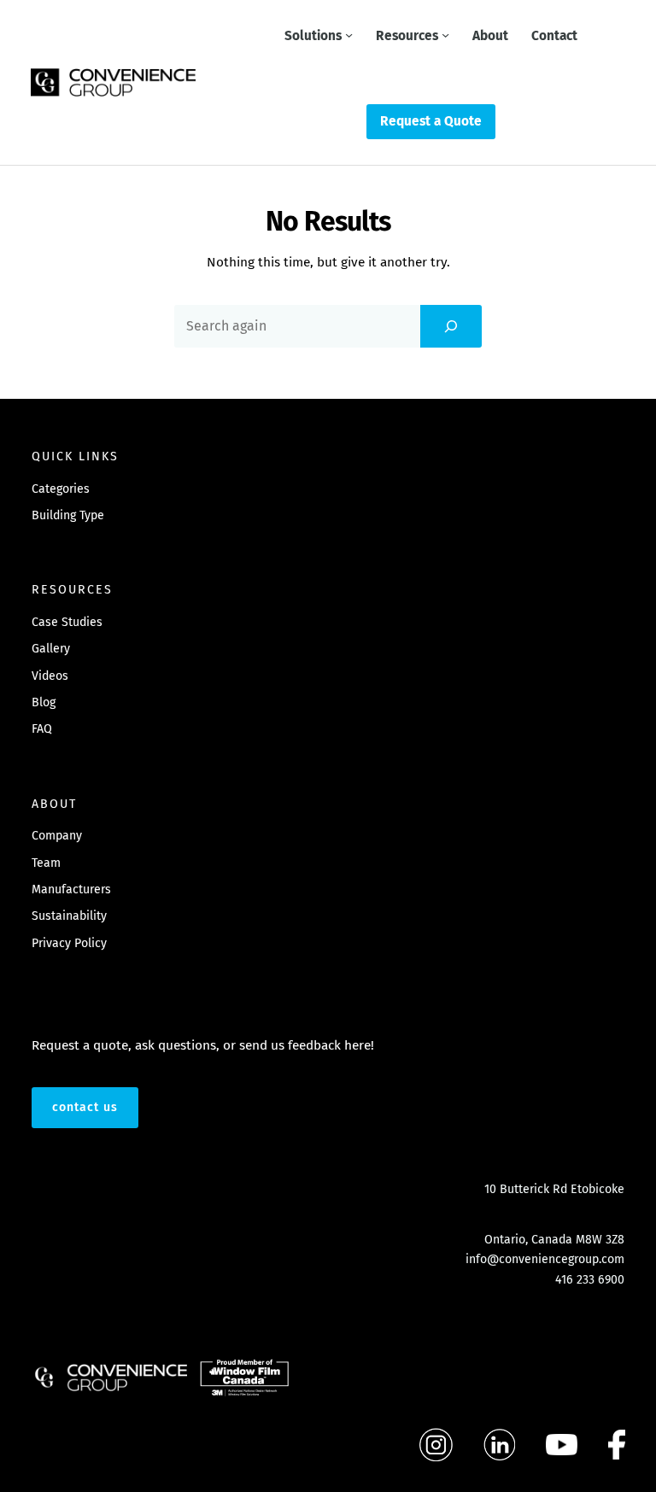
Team (46, 863)
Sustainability (69, 916)
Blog (44, 702)
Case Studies (67, 622)
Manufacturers (71, 889)
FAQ (42, 729)
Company (57, 835)
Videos (50, 676)
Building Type (68, 515)
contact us (85, 1107)
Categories (61, 489)
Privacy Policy (69, 943)
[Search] (451, 326)
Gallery (51, 648)
